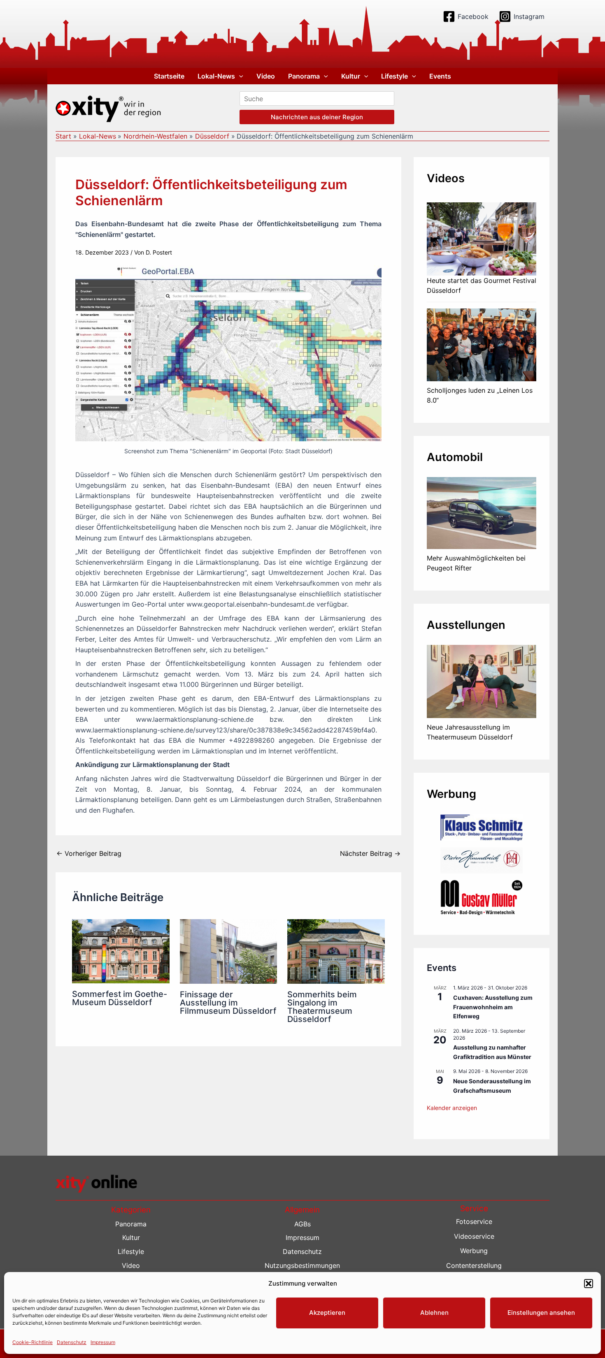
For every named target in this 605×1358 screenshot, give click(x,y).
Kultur (350, 76)
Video (265, 76)
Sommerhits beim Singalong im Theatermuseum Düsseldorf (322, 1007)
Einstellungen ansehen (541, 1312)
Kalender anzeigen (452, 1107)
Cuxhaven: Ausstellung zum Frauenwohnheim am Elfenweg (493, 1007)
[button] (588, 1283)
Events (440, 76)
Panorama (304, 76)
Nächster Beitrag (370, 853)
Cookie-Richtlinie (32, 1342)
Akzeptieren (327, 1312)
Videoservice (474, 1236)
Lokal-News (216, 76)
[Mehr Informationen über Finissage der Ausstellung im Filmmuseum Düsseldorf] (228, 951)
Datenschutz (71, 1342)
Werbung (474, 1251)
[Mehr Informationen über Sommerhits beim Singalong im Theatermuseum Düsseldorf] (336, 951)
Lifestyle (394, 76)
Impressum (103, 1342)
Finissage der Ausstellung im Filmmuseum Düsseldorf (228, 1003)
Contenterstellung (474, 1265)
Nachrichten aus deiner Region (317, 117)
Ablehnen (434, 1312)
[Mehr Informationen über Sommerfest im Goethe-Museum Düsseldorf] (121, 950)
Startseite (169, 76)
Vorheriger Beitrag (88, 853)
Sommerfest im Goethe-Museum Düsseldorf (119, 998)
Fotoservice (474, 1221)
